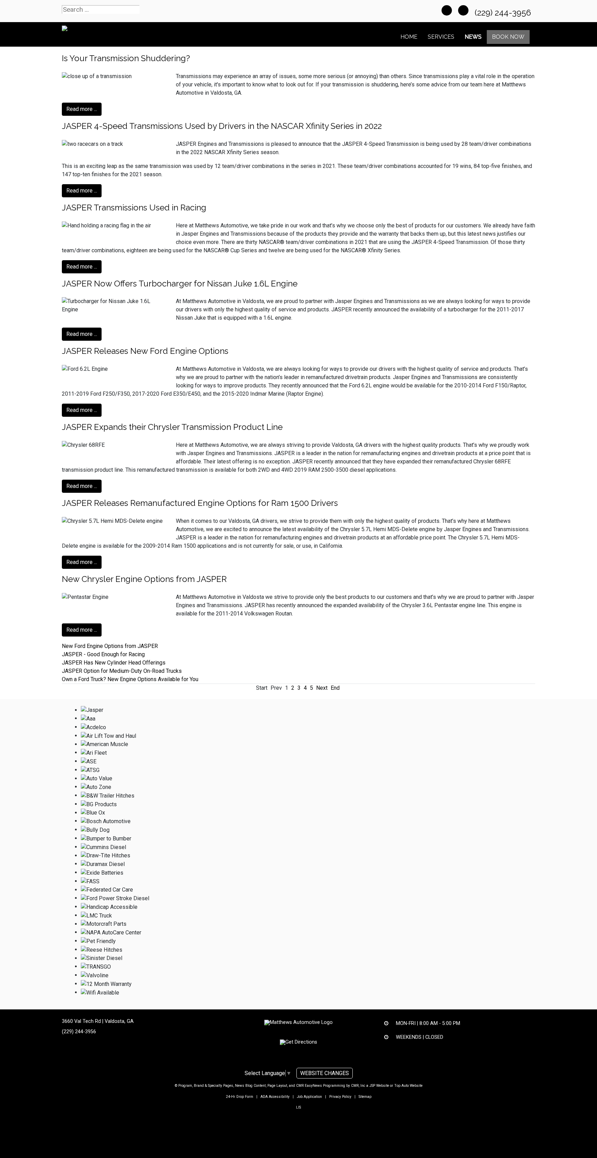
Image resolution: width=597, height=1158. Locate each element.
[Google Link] (463, 10)
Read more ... (81, 109)
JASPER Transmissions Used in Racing (134, 208)
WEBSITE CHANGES (324, 1073)
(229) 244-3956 (504, 13)
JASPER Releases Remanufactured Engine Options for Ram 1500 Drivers (200, 503)
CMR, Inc (358, 1085)
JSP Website (379, 1085)
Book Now (508, 37)
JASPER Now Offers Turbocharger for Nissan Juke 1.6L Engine (179, 284)
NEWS (473, 37)
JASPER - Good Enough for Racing (103, 654)
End (335, 688)
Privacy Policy (340, 1096)
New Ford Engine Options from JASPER (110, 646)
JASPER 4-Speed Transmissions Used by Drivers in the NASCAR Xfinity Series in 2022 (222, 126)
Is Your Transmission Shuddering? (126, 58)
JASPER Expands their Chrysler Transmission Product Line (172, 427)
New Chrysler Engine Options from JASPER (144, 579)
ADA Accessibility (275, 1096)
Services (441, 37)
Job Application (309, 1096)
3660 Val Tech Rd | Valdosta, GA (98, 1021)
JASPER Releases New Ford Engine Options (145, 351)
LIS (298, 1107)
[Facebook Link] (447, 10)
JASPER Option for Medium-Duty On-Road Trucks (122, 671)
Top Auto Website (408, 1085)
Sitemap (365, 1096)
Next (322, 688)
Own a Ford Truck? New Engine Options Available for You (130, 679)
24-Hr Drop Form (239, 1096)
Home (408, 37)
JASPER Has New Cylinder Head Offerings (113, 662)
